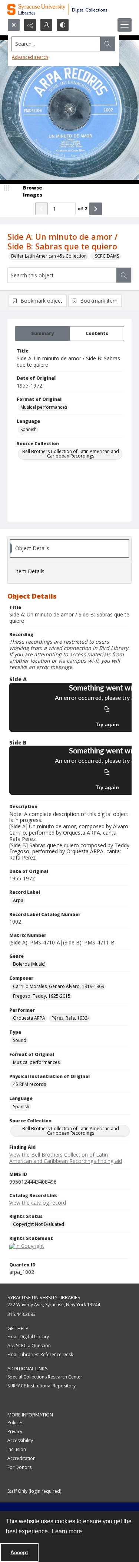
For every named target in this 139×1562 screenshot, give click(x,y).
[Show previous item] (41, 209)
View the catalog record (37, 1202)
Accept (19, 1552)
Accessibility (20, 1440)
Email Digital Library (28, 1336)
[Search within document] (123, 275)
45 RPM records (29, 1084)
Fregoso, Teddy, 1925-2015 (41, 996)
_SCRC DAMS (106, 256)
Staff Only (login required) (34, 1491)
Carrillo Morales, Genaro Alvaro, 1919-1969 (58, 986)
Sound (19, 1040)
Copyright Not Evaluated (38, 1224)
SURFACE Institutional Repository (41, 1386)
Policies (15, 1422)
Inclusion (16, 1449)
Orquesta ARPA (29, 1018)
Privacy (14, 1431)
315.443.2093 (21, 1314)
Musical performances (43, 407)
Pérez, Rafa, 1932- (70, 1018)
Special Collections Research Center (44, 1377)
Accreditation (21, 1458)
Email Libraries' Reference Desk (40, 1354)
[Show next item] (95, 209)
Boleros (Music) (29, 964)
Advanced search (30, 57)
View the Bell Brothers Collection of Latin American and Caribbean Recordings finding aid (65, 1157)
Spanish (28, 429)
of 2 (82, 208)
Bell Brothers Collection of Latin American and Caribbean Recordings (70, 453)
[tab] (42, 333)
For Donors (19, 1467)
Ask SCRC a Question (29, 1345)
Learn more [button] (67, 1531)
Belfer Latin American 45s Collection (49, 256)
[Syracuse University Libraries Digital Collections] (69, 9)
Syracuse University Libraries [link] (43, 1297)
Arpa (18, 900)
